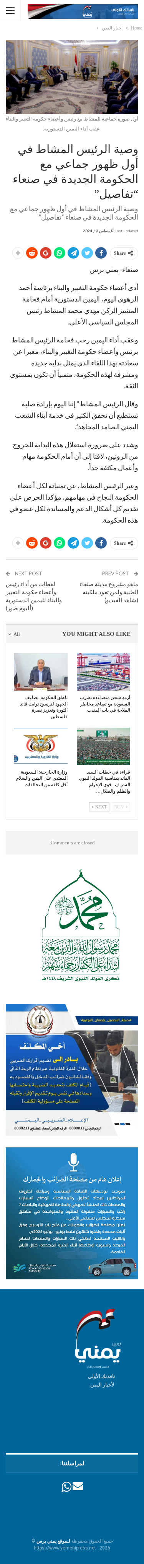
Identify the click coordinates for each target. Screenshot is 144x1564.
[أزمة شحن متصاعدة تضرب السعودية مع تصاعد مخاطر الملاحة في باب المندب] (104, 672)
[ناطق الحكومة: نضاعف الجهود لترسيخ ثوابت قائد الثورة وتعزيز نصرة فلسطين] (41, 672)
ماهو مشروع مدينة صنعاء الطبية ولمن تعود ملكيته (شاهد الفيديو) (108, 591)
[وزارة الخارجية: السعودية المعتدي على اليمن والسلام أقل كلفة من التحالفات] (41, 746)
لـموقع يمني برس (53, 1541)
